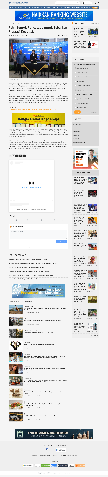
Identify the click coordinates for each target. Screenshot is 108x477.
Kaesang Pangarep (82, 68)
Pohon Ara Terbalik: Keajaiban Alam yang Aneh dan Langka (28, 259)
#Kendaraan (77, 128)
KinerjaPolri (58, 220)
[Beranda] (99, 3)
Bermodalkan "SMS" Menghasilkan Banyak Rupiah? (25, 279)
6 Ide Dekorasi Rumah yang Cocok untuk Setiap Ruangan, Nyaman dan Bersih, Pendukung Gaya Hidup (45, 380)
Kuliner (27, 402)
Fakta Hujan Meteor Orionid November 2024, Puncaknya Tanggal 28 (31, 275)
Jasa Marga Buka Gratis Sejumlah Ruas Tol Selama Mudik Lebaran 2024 (33, 109)
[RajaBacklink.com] (28, 465)
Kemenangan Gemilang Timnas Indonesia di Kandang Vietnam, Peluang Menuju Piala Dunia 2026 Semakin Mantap (44, 356)
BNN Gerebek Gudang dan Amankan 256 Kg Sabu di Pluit (42, 320)
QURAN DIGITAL (75, 7)
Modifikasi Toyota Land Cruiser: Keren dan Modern (40, 416)
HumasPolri (12, 220)
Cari (78, 3)
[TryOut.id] (80, 465)
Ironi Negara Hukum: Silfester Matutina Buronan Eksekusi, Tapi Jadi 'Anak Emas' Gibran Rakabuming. (80, 233)
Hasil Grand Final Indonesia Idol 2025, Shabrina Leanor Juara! (29, 271)
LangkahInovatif (22, 220)
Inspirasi (27, 342)
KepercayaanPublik (47, 220)
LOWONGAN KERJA (64, 7)
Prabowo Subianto (82, 103)
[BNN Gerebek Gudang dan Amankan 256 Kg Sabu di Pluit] (16, 321)
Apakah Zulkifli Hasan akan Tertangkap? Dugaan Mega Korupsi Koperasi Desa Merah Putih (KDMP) (80, 194)
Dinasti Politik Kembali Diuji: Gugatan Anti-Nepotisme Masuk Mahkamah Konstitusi (80, 220)
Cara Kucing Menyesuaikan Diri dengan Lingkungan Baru (27, 267)
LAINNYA (95, 7)
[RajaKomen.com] (45, 465)
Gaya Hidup (28, 378)
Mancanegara (29, 306)
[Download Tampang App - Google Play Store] (61, 450)
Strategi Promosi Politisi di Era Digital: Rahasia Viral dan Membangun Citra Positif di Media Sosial (80, 286)
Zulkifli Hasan (81, 81)
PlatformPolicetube (34, 220)
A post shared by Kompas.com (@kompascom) (31, 209)
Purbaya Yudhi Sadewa (83, 85)
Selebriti (27, 366)
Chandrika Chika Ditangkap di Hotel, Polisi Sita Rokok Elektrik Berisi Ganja (44, 368)
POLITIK (55, 7)
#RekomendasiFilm (79, 142)
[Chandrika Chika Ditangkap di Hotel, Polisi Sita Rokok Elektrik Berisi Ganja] (16, 369)
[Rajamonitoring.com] (54, 465)
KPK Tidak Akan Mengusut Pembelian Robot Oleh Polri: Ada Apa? (79, 326)
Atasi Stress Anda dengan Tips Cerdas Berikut (39, 344)
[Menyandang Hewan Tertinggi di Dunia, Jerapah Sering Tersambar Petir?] (16, 309)
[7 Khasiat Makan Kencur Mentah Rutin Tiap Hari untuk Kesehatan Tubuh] (16, 393)
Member (87, 3)
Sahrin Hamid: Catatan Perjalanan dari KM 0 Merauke (80, 245)
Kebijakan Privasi (72, 455)
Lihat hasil (94, 112)
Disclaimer (63, 455)
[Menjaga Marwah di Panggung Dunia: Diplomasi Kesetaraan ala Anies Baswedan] (92, 207)
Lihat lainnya (95, 23)
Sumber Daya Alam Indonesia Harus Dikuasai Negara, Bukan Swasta (80, 299)
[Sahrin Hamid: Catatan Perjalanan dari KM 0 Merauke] (92, 246)
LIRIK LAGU (27, 7)
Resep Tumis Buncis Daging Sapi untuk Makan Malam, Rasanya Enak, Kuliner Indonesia (46, 404)
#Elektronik (76, 131)
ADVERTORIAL (19, 7)
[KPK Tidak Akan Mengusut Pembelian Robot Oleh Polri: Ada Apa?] (92, 326)
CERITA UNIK (16, 23)
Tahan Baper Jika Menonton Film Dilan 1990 (38, 332)
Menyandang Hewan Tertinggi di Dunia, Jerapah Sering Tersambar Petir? (45, 309)
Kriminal (27, 318)
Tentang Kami (35, 455)
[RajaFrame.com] (37, 465)
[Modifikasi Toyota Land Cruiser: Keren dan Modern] (16, 417)
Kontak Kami (54, 457)
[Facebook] (47, 449)
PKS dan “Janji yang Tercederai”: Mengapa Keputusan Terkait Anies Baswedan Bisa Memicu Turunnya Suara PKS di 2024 (80, 273)
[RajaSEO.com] (71, 465)
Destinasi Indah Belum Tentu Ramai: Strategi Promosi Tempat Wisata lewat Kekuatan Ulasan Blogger (80, 180)
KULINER (42, 7)
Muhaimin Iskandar (82, 77)
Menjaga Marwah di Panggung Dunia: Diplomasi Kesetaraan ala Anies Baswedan (80, 207)
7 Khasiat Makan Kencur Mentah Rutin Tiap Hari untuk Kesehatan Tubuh (45, 392)
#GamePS (76, 135)
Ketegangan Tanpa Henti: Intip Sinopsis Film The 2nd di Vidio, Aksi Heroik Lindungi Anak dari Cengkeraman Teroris (80, 44)
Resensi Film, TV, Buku (31, 330)
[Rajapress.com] (63, 465)
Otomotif (27, 414)
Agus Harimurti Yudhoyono (85, 99)
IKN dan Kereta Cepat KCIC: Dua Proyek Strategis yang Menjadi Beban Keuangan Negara (80, 313)
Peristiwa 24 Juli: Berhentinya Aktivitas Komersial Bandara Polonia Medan (33, 263)
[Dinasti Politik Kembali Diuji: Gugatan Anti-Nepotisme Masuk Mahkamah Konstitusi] (92, 220)
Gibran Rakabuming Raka (84, 94)
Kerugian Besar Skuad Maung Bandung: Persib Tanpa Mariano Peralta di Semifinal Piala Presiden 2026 (80, 31)
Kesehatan (28, 390)
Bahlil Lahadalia (82, 72)
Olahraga (27, 354)
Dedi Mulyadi (80, 90)
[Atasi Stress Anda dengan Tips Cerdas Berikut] (16, 345)
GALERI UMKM (85, 7)
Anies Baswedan (82, 107)
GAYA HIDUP (35, 7)
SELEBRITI (49, 7)
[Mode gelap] (95, 3)
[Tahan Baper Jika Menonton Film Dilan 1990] (16, 333)
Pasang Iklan (55, 455)
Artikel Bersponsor (45, 455)
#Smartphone (77, 124)
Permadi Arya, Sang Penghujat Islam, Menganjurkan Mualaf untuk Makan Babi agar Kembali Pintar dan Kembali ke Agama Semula (80, 260)
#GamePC (76, 139)
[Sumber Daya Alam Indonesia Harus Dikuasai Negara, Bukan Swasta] (92, 299)
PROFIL (12, 7)
